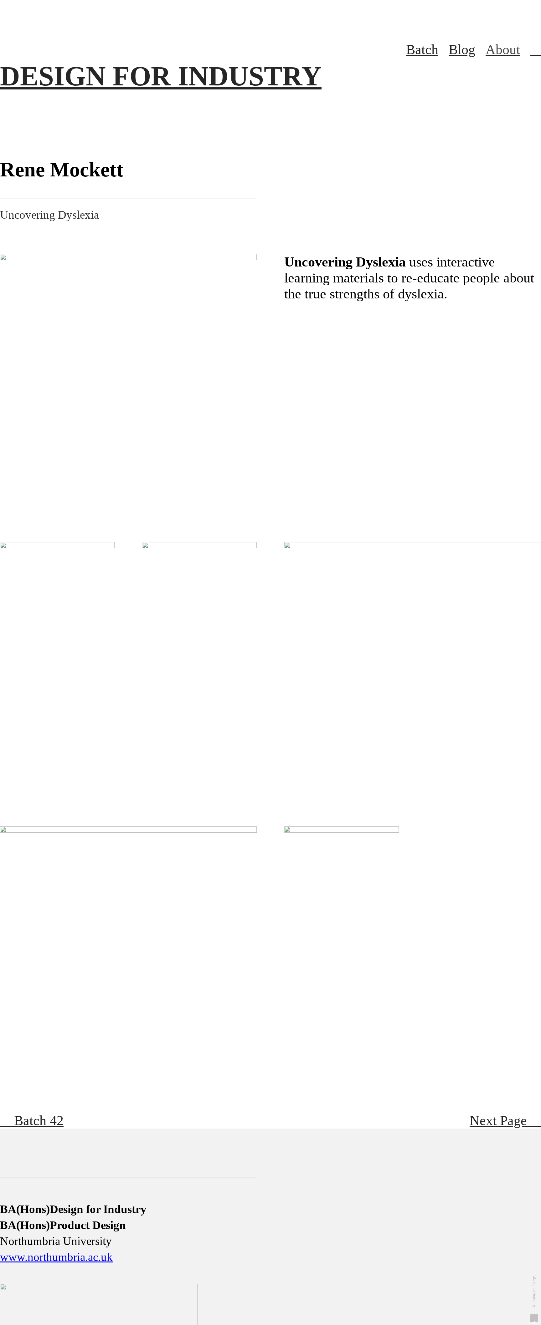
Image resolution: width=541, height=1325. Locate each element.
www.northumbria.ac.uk (56, 1257)
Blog (462, 49)
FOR (161, 76)
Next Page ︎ (505, 1120)
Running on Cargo (534, 1291)
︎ (535, 49)
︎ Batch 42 (32, 1120)
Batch (422, 49)
